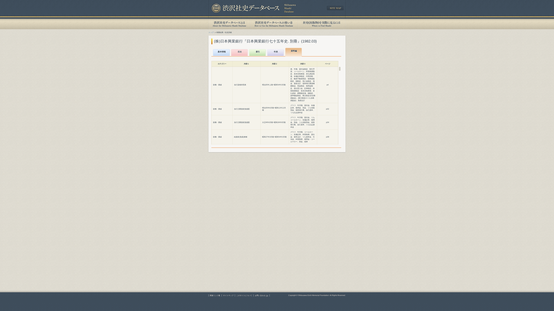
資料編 (294, 51)
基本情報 (222, 52)
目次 (240, 52)
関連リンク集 (215, 295)
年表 (276, 52)
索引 (258, 52)
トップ (211, 32)
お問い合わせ (260, 295)
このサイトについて (244, 295)
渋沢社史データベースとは (229, 24)
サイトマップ (228, 295)
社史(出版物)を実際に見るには (322, 24)
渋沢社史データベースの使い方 (274, 24)
